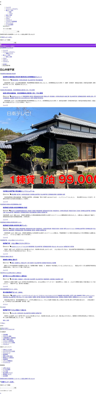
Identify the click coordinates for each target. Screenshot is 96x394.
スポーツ (5, 59)
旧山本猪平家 (31, 80)
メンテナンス (6, 362)
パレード (35, 295)
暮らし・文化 (6, 55)
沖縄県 (34, 297)
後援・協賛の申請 (8, 339)
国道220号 (24, 262)
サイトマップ (6, 353)
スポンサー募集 (7, 336)
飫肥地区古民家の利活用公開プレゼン (15, 225)
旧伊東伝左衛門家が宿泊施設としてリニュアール (18, 191)
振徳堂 (32, 262)
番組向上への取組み (8, 357)
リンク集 (5, 371)
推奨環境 (5, 354)
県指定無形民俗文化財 (52, 297)
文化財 (78, 210)
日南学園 (5, 297)
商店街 (31, 96)
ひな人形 (25, 246)
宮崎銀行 (20, 279)
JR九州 (13, 210)
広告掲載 (5, 334)
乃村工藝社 (15, 279)
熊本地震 (43, 297)
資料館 (39, 212)
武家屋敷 (59, 194)
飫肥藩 (54, 262)
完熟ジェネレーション (88, 295)
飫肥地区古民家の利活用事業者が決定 (15, 207)
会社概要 (5, 376)
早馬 (17, 297)
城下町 (19, 194)
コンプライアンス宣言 (9, 351)
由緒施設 (12, 98)
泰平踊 (38, 297)
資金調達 (57, 279)
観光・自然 (9, 56)
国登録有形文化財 (38, 96)
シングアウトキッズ (27, 295)
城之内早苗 (66, 295)
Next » (3, 323)
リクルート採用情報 (8, 341)
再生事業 (14, 194)
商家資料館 (15, 80)
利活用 (29, 210)
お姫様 (14, 295)
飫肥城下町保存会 (38, 98)
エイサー (18, 295)
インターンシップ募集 (9, 342)
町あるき (54, 246)
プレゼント (6, 61)
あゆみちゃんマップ (17, 96)
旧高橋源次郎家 (82, 96)
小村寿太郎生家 (23, 80)
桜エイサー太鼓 (23, 297)
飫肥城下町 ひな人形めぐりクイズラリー (16, 243)
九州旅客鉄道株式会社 (21, 210)
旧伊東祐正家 (89, 228)
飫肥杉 (90, 297)
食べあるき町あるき (24, 98)
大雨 (28, 262)
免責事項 (5, 359)
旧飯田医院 (17, 212)
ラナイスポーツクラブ (51, 295)
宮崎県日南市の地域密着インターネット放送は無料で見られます (17, 378)
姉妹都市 (79, 295)
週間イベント (9, 53)
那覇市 (70, 297)
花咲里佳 (61, 297)
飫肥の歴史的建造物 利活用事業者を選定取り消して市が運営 (23, 93)
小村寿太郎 (20, 313)
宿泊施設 (52, 96)
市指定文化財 (72, 210)
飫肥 (32, 98)
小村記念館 (27, 279)
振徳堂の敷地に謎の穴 (10, 259)
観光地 (17, 98)
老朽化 (33, 230)
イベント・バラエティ (9, 52)
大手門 (71, 295)
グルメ (5, 58)
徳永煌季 (32, 279)
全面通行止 (18, 262)
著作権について (7, 374)
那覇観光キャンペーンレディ (80, 297)
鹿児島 (72, 246)
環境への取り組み (8, 356)
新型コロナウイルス (69, 228)
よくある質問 (6, 369)
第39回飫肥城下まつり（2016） (13, 292)
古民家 (34, 210)
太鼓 (75, 295)
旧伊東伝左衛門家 (35, 194)
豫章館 (66, 297)
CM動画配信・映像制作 (9, 337)
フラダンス (42, 295)
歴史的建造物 (39, 80)
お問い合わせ (6, 368)
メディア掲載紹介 (8, 360)
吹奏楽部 (60, 295)
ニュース (5, 50)
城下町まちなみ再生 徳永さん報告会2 (15, 276)
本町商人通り (90, 96)
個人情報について (8, 372)
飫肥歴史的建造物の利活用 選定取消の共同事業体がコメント (22, 77)
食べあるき (60, 246)
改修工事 (66, 96)
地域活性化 (56, 210)
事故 (13, 262)
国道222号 (46, 96)
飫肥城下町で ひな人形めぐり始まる (14, 310)
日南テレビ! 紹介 (7, 349)
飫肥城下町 (44, 212)
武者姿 (30, 297)
